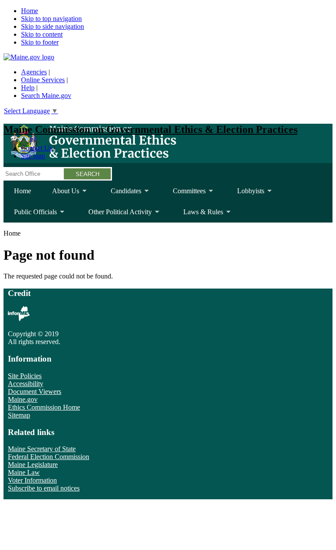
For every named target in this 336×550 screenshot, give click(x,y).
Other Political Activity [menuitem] (115, 215)
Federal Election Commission (48, 456)
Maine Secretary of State (42, 449)
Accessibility (25, 383)
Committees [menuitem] (184, 194)
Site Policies (25, 375)
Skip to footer (40, 42)
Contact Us (36, 148)
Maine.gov (23, 399)
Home (29, 10)
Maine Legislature (33, 464)
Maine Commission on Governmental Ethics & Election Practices (151, 129)
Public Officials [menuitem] (30, 215)
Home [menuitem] (22, 191)
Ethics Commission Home (44, 407)
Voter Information (32, 480)
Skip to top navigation (51, 18)
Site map (33, 156)
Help (28, 87)
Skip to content (42, 34)
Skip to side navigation (52, 26)
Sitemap (19, 415)
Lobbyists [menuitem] (245, 194)
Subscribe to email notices (44, 488)
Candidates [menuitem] (120, 194)
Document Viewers (34, 391)
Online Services (43, 80)
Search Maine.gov (46, 95)
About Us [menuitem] (60, 194)
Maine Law (24, 472)
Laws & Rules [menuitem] (198, 215)
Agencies (34, 72)
